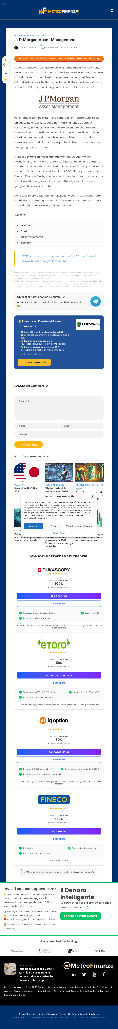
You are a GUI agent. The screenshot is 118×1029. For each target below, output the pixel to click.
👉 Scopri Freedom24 (34, 362)
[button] (92, 496)
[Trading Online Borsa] (88, 965)
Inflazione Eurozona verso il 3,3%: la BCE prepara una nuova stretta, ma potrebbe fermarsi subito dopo (36, 974)
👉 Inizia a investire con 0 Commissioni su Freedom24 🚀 (59, 58)
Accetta (33, 526)
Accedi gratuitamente (80, 916)
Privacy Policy (59, 533)
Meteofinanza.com (23, 35)
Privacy (62, 1014)
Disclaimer (94, 1014)
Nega (54, 526)
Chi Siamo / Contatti (77, 1014)
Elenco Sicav (41, 35)
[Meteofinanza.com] (59, 11)
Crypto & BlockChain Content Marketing (37, 1014)
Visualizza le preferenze (79, 526)
